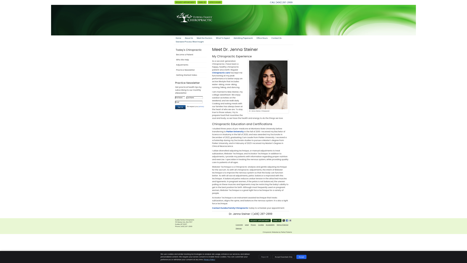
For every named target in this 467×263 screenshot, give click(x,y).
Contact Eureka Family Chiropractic (230, 208)
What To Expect (223, 38)
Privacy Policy (209, 260)
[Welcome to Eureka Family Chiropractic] (195, 25)
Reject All (264, 257)
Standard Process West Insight (190, 42)
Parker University (235, 132)
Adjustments (182, 65)
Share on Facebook (287, 220)
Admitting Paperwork (243, 38)
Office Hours (215, 2)
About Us (189, 38)
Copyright (239, 225)
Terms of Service (282, 225)
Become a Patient (184, 55)
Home (178, 38)
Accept (301, 257)
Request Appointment (185, 2)
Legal (247, 225)
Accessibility (270, 225)
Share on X (284, 220)
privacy (201, 106)
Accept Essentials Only (283, 257)
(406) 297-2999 (284, 2)
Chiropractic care (221, 73)
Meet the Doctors (204, 38)
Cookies (261, 225)
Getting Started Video (186, 75)
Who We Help (182, 60)
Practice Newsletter (185, 70)
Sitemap (239, 228)
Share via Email (290, 220)
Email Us (202, 2)
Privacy (253, 225)
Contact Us (276, 38)
